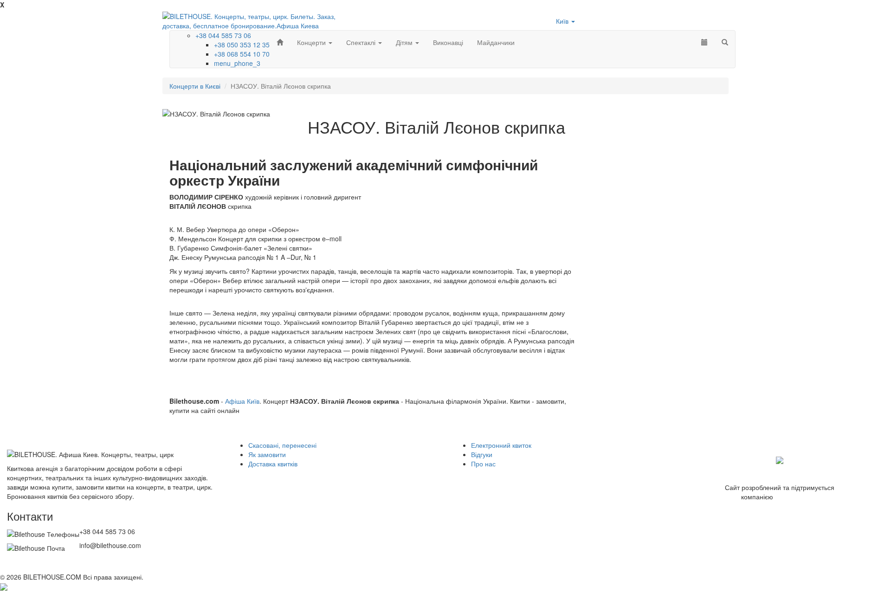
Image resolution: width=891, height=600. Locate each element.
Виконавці (448, 42)
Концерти (312, 42)
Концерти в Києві (194, 85)
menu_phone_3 (237, 63)
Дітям (405, 42)
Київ (563, 21)
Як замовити (267, 454)
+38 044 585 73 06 (223, 35)
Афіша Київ (242, 401)
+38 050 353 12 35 (242, 44)
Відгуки (481, 454)
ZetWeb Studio (797, 496)
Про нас (483, 463)
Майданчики (496, 42)
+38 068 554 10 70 (242, 53)
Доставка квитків (272, 463)
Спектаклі (361, 42)
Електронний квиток (501, 445)
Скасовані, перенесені (282, 445)
